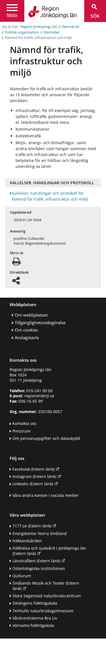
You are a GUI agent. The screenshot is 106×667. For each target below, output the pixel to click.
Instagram (34, 476)
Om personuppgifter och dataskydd (46, 438)
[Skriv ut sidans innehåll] (16, 263)
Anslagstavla (27, 338)
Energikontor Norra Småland (39, 533)
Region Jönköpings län (38, 26)
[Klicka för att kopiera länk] (16, 282)
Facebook (33, 469)
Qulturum (21, 575)
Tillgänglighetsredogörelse (40, 323)
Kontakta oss (24, 423)
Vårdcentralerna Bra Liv (34, 618)
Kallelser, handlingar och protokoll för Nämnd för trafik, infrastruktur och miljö (50, 196)
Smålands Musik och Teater (45, 585)
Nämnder (52, 32)
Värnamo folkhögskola (33, 625)
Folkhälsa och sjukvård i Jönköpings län (49, 550)
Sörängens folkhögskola (34, 603)
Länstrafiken (36, 560)
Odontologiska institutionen (38, 568)
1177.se (31, 525)
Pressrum (21, 431)
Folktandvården (27, 540)
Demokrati (70, 26)
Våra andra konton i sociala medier (45, 495)
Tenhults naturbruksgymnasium (42, 610)
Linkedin (32, 483)
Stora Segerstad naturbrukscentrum (46, 595)
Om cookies (26, 330)
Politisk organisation (22, 32)
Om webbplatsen (31, 315)
